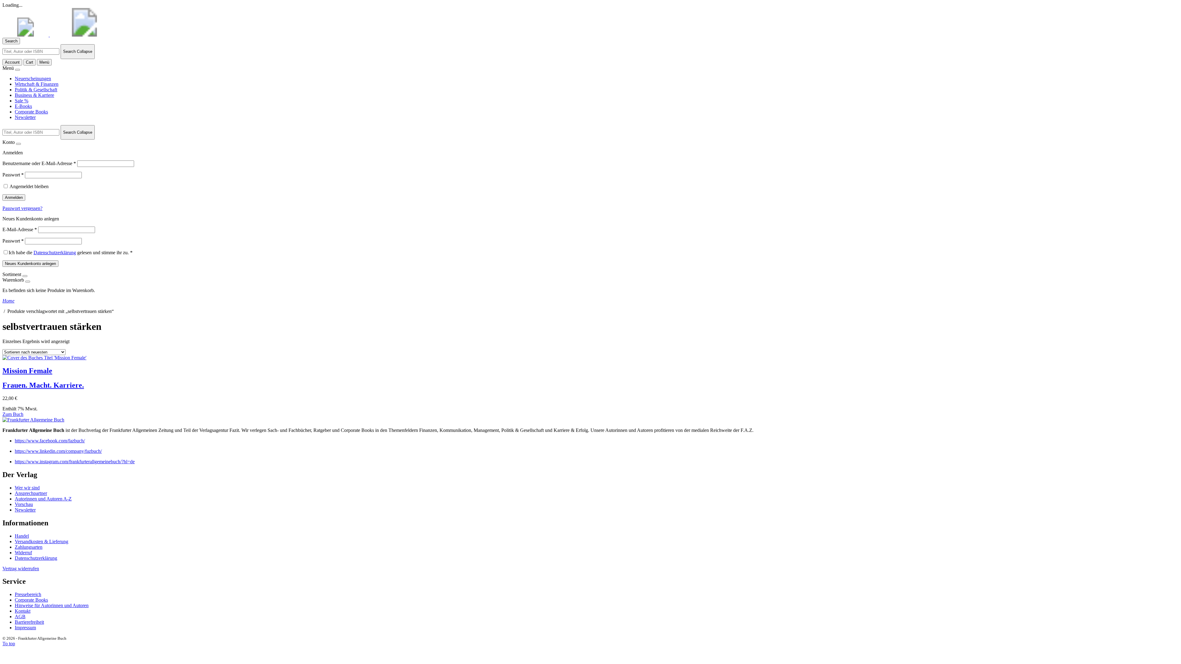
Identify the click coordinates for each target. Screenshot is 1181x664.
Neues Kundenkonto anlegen (30, 263)
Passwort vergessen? (22, 208)
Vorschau (24, 504)
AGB (20, 616)
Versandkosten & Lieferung (41, 541)
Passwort (13, 174)
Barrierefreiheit (29, 622)
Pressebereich (28, 594)
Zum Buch (12, 414)
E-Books (23, 106)
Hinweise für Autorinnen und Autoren (52, 605)
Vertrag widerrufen (20, 568)
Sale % (21, 100)
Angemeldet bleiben (29, 186)
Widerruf (23, 552)
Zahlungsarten (28, 547)
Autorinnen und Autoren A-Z (43, 498)
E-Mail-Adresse (19, 229)
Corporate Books (31, 111)
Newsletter (25, 117)
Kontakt (22, 611)
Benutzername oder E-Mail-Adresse (39, 163)
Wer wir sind (27, 487)
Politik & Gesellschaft (36, 89)
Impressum (25, 627)
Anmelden (14, 197)
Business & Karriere (34, 95)
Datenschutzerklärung (55, 252)
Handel (22, 536)
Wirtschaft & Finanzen (36, 84)
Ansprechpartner (31, 493)
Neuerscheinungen (33, 78)
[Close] (17, 70)
